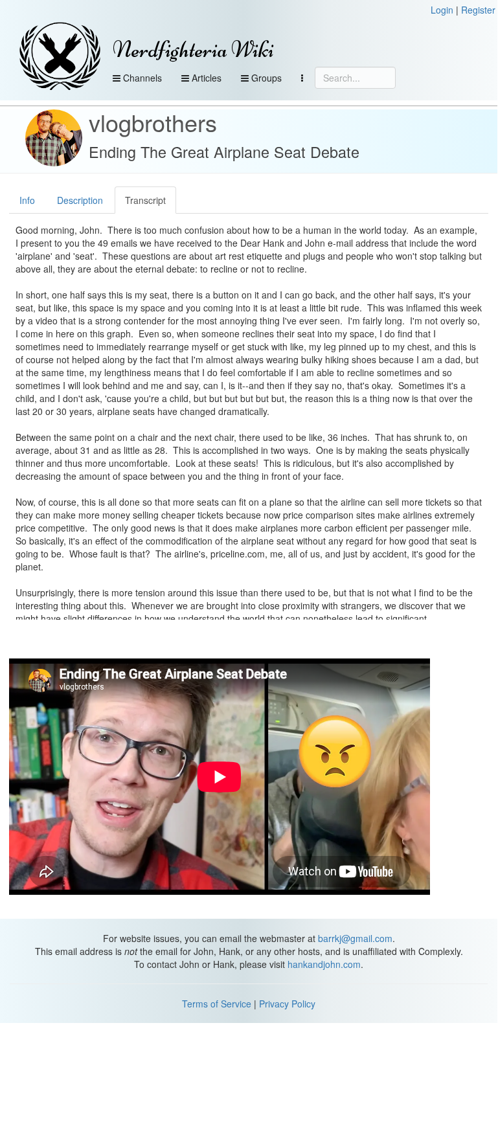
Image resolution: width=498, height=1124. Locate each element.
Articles (205, 77)
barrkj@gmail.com (355, 938)
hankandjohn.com (324, 964)
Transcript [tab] (145, 200)
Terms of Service (216, 1003)
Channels (141, 77)
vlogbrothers (153, 122)
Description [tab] (80, 200)
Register (478, 9)
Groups (265, 77)
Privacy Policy (287, 1003)
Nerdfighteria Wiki (193, 49)
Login (442, 9)
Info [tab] (27, 200)
